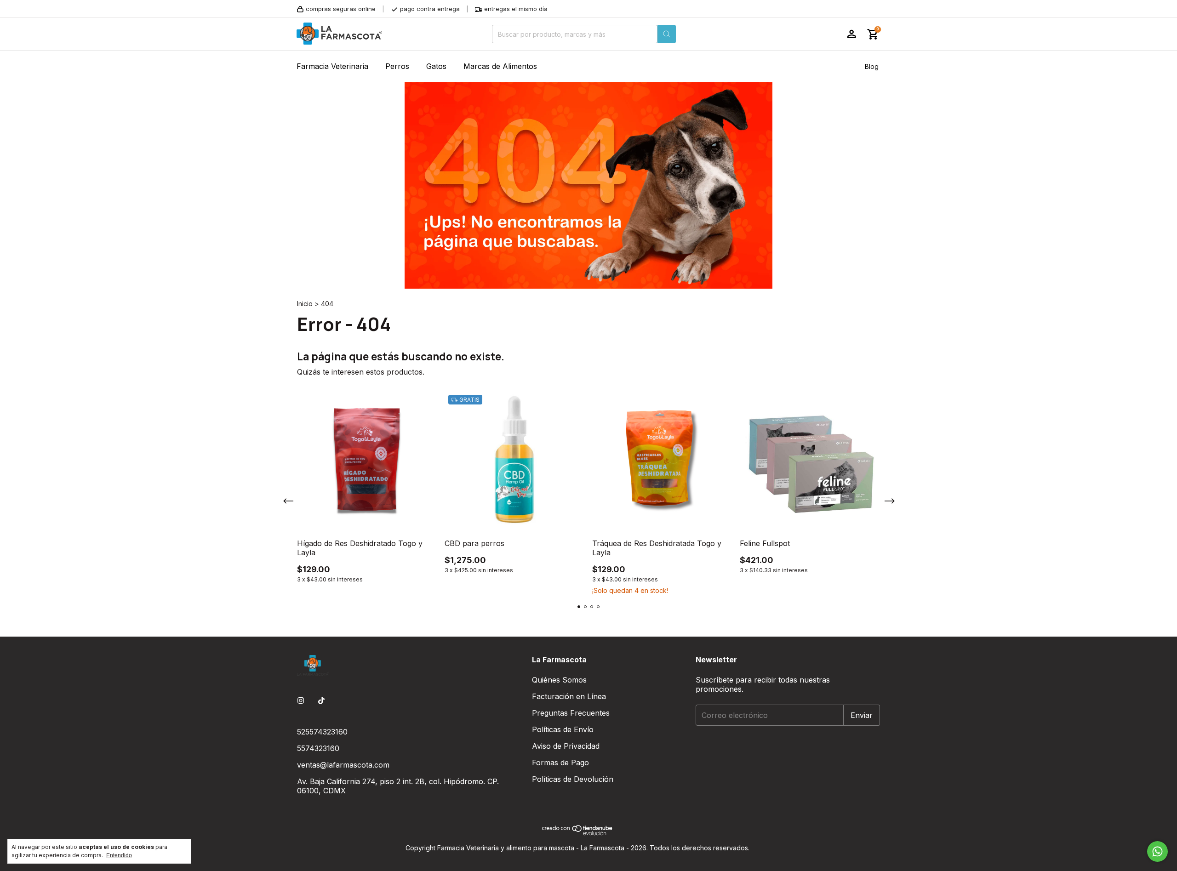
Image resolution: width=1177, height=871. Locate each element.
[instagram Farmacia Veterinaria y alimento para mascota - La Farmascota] (300, 700)
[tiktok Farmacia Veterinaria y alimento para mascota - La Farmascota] (321, 700)
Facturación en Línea (569, 696)
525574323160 (322, 731)
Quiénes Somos (559, 679)
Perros (397, 66)
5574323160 (318, 748)
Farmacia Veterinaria (332, 66)
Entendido (119, 855)
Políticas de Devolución (572, 779)
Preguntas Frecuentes (571, 712)
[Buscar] (666, 34)
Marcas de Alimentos (500, 66)
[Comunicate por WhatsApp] (1157, 851)
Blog (872, 66)
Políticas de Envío (563, 729)
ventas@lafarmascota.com (343, 764)
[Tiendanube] (577, 833)
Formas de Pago (560, 762)
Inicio (305, 303)
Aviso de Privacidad (566, 746)
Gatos (436, 66)
